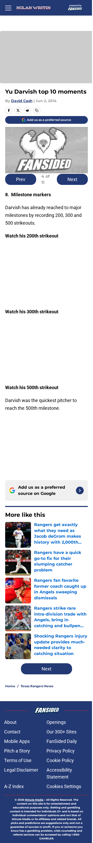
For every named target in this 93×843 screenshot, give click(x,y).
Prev (20, 179)
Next (72, 179)
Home (10, 686)
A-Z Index (14, 786)
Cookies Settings (64, 786)
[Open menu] (8, 8)
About (10, 722)
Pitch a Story (17, 751)
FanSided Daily (62, 741)
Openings (56, 722)
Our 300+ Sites (61, 731)
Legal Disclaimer (21, 770)
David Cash (22, 101)
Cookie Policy (60, 760)
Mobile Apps (17, 741)
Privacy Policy (61, 751)
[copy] (36, 110)
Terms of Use (18, 760)
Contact (12, 731)
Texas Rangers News (37, 686)
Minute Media (34, 799)
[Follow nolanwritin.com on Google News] (80, 490)
